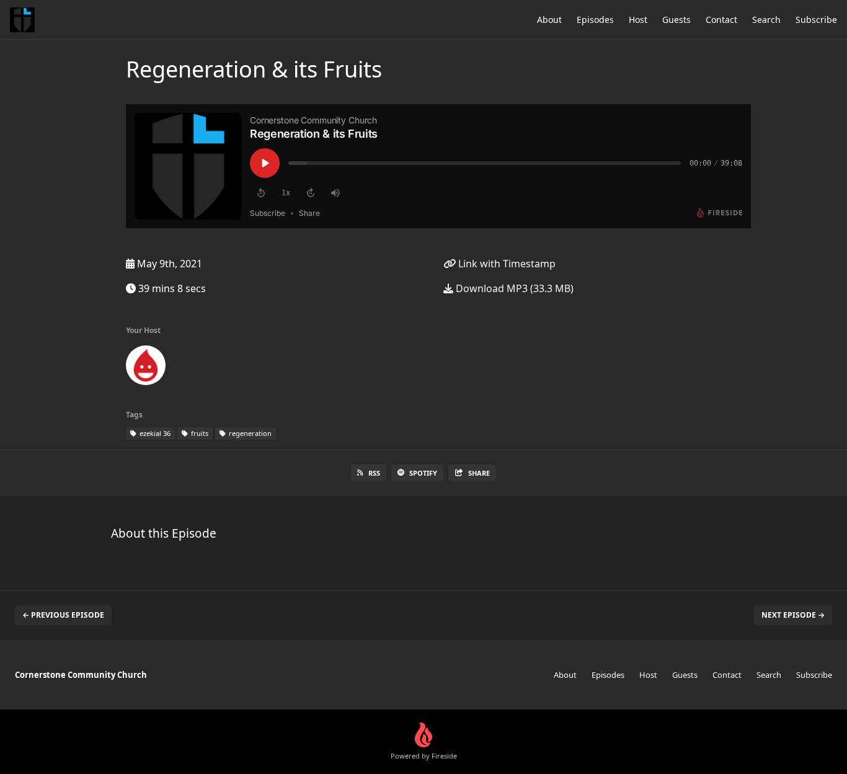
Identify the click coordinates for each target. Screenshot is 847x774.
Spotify (423, 473)
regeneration (249, 433)
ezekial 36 (154, 433)
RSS (374, 473)
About (549, 19)
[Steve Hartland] (146, 367)
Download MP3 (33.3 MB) (513, 288)
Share (479, 473)
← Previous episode (63, 615)
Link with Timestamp (506, 263)
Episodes (595, 19)
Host (638, 19)
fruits (198, 433)
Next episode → (793, 615)
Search (766, 19)
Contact (721, 19)
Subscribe (816, 19)
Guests (676, 19)
